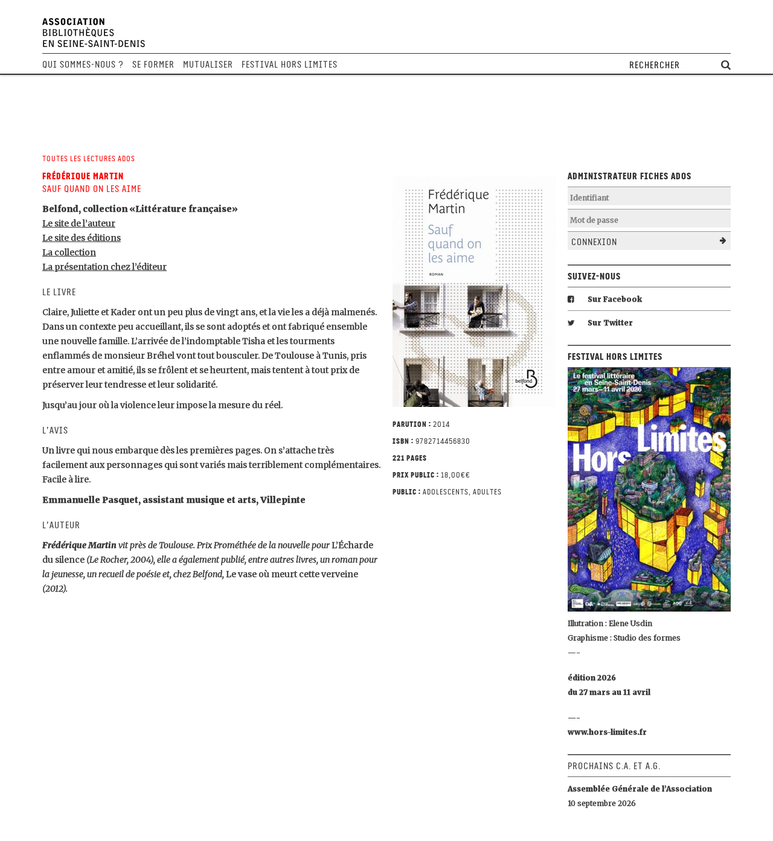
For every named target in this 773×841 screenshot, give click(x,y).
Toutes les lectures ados (88, 158)
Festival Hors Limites (290, 64)
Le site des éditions (81, 237)
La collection (69, 252)
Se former (153, 64)
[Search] (726, 65)
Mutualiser (208, 64)
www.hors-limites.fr (607, 732)
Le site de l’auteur (78, 223)
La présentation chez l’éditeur (104, 266)
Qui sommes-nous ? (83, 64)
